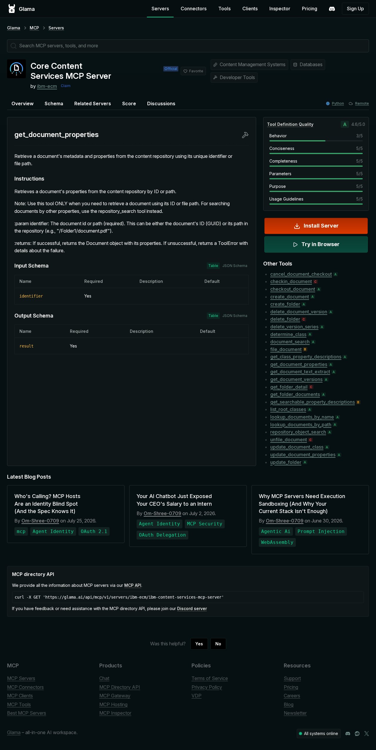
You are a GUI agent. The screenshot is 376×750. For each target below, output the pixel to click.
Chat (104, 678)
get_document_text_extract (300, 372)
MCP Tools (19, 704)
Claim (65, 85)
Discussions (161, 103)
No (218, 643)
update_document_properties (302, 454)
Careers (292, 696)
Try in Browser (320, 244)
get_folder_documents (295, 394)
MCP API (132, 585)
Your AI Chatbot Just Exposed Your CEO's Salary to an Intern (174, 500)
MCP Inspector (115, 713)
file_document (286, 349)
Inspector (279, 8)
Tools (224, 8)
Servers (160, 8)
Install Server (321, 226)
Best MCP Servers (26, 713)
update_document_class (296, 447)
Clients (250, 8)
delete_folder (285, 319)
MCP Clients (20, 696)
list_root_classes (288, 409)
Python (338, 103)
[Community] (332, 9)
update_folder (285, 462)
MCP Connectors (25, 687)
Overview (22, 103)
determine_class (288, 334)
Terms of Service (210, 678)
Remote (362, 103)
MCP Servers (21, 678)
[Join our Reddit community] (357, 733)
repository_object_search (298, 432)
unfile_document (288, 439)
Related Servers (92, 103)
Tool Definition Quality (290, 124)
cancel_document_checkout (301, 274)
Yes (199, 643)
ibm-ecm (47, 86)
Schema (54, 103)
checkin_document (291, 281)
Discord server (192, 608)
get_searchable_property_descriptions (312, 402)
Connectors (194, 8)
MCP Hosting (113, 704)
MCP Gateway (114, 696)
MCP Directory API (119, 687)
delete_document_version (298, 312)
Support (292, 678)
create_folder (285, 304)
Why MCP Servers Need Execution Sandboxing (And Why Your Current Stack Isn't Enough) (302, 503)
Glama (13, 27)
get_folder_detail (289, 387)
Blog (288, 704)
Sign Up (355, 8)
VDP (197, 696)
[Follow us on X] (366, 733)
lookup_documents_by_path (300, 424)
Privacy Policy (207, 687)
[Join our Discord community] (347, 733)
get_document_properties (298, 364)
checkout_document (292, 289)
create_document (289, 297)
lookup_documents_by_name (302, 417)
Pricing (309, 8)
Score (129, 103)
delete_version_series (294, 327)
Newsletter (295, 713)
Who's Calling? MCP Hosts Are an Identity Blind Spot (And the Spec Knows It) (47, 503)
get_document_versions (296, 379)
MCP (34, 27)
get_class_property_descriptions (305, 357)
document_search (290, 342)
